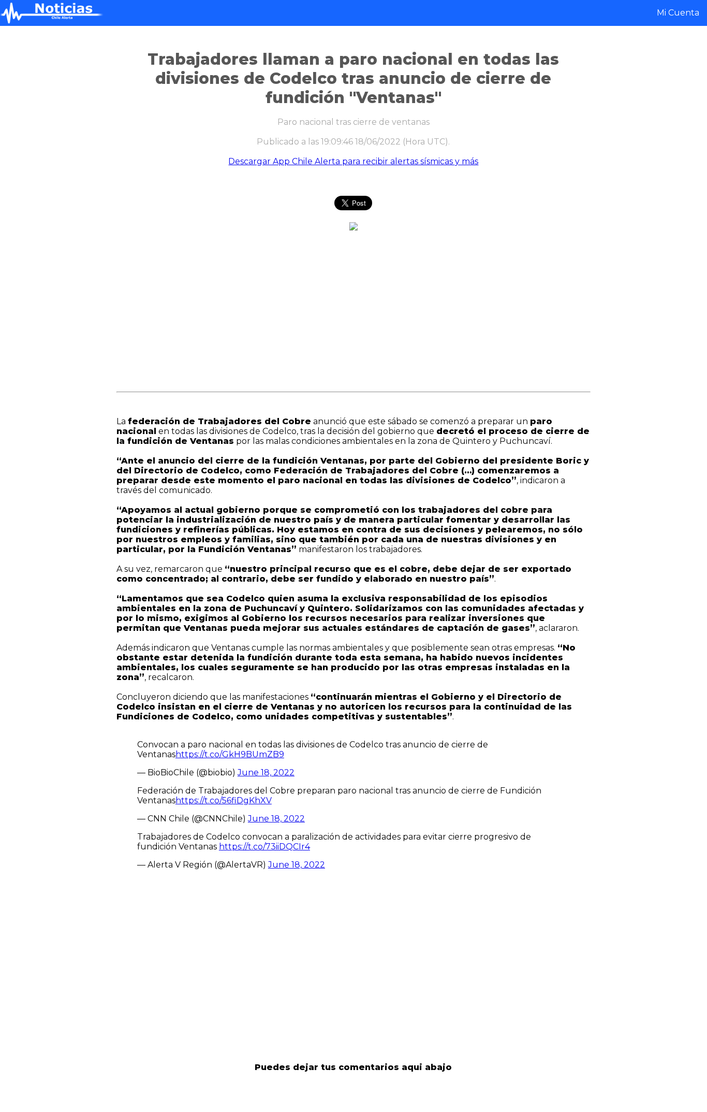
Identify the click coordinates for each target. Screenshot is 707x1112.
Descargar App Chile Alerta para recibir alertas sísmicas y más (353, 161)
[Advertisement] (53, 205)
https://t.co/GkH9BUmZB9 (229, 754)
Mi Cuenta (678, 13)
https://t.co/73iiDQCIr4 (264, 846)
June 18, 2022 (266, 772)
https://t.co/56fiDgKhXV (223, 800)
